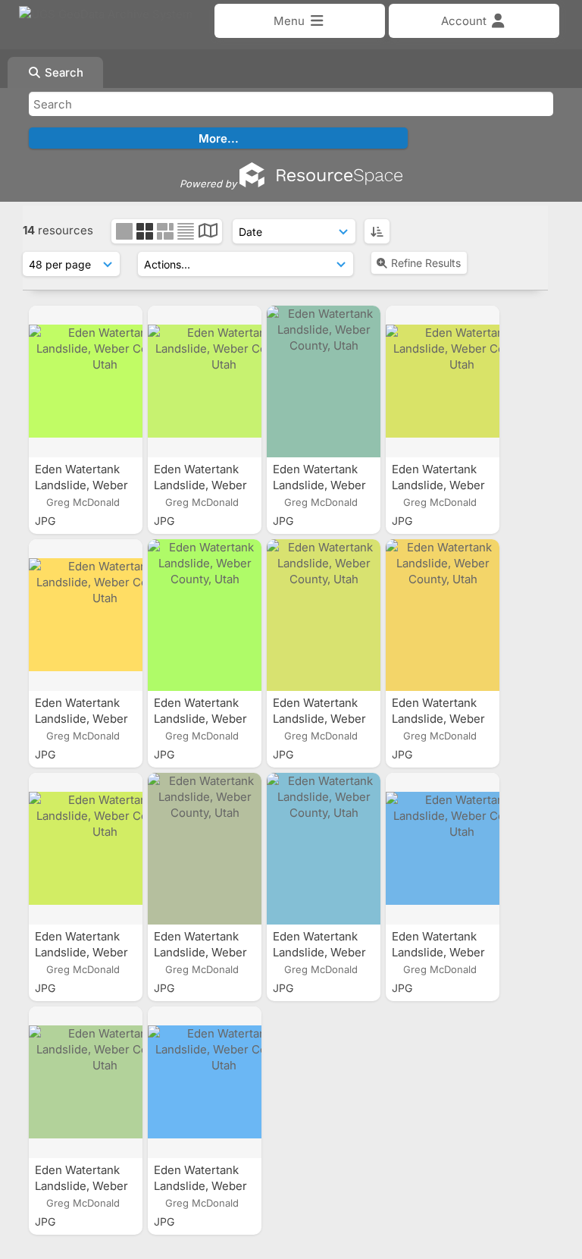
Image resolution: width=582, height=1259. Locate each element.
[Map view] (208, 232)
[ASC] (377, 231)
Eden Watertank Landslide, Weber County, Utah (81, 485)
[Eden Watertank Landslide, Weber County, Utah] (85, 381)
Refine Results (426, 262)
